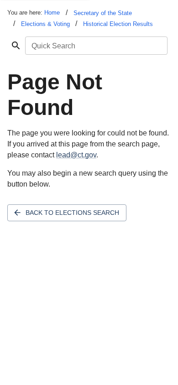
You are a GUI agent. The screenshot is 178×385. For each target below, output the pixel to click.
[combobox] (95, 45)
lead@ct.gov (76, 155)
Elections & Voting (45, 24)
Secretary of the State (102, 13)
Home (52, 12)
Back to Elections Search (72, 212)
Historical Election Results (118, 24)
